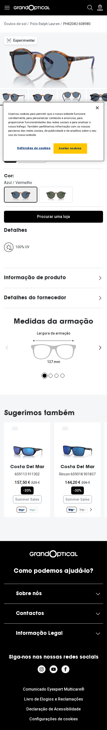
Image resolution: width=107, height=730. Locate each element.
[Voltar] (7, 347)
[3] (56, 376)
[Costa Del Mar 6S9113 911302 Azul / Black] (22, 510)
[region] (54, 131)
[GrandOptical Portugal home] (53, 554)
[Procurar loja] (100, 8)
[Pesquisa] (90, 8)
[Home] (32, 7)
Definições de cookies (34, 148)
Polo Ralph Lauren (45, 24)
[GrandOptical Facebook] (65, 669)
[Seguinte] (100, 347)
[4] (62, 376)
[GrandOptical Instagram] (42, 669)
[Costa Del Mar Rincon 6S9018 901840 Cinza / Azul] (83, 510)
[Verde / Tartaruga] (56, 195)
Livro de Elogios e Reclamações (53, 699)
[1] (45, 376)
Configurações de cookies (53, 719)
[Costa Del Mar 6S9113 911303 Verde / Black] (33, 510)
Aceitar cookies (70, 148)
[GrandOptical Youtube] (53, 669)
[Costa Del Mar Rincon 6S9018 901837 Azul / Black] (72, 510)
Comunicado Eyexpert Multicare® (53, 689)
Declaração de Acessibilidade (53, 709)
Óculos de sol (15, 24)
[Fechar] (97, 107)
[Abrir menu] (7, 8)
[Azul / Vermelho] (20, 195)
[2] (51, 376)
